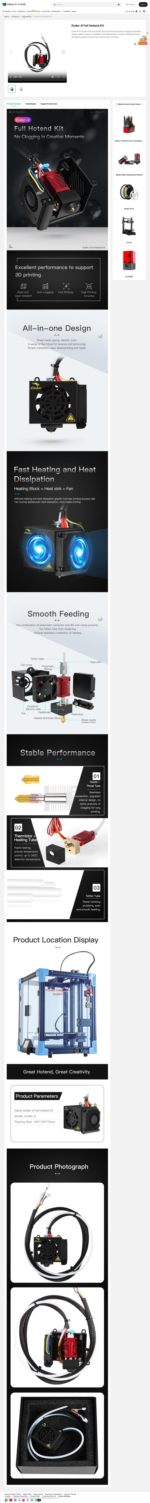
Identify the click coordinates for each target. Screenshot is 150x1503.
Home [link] (6, 16)
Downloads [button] (55, 11)
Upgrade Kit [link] (26, 16)
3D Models (6, 11)
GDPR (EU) (27, 1494)
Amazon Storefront (20, 1496)
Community (46, 11)
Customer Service (49, 1496)
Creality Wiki (35, 1496)
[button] (145, 11)
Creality (8, 1496)
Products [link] (15, 16)
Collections (21, 11)
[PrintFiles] (137, 11)
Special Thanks (70, 1494)
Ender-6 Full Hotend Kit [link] (43, 16)
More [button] (74, 11)
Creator (29, 11)
